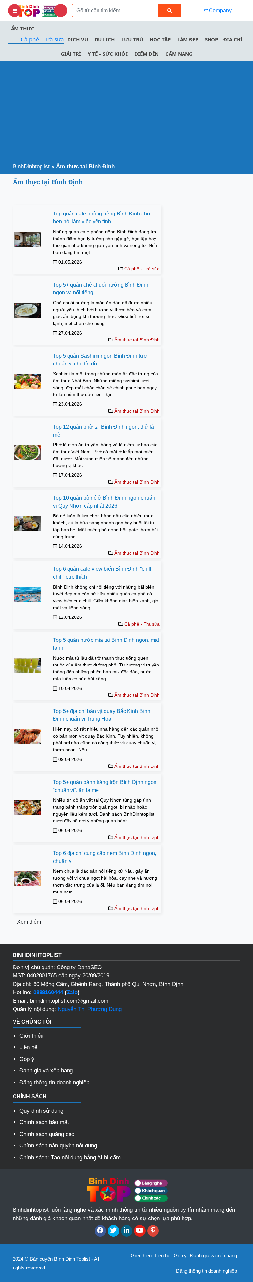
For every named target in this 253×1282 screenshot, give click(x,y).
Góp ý (26, 1059)
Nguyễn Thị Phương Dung (90, 1009)
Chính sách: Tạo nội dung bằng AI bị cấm (70, 1157)
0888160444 (48, 992)
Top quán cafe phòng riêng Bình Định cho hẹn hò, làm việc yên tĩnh (101, 217)
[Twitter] (113, 1231)
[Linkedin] (126, 1231)
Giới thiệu (31, 1036)
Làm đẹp (187, 39)
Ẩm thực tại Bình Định (137, 339)
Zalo (72, 992)
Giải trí (71, 53)
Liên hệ (28, 1047)
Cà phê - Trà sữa (142, 268)
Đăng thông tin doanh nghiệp (54, 1082)
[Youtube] (140, 1231)
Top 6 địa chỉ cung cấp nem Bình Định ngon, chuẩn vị (104, 857)
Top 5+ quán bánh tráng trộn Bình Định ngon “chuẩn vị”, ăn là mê (104, 786)
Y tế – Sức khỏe (108, 53)
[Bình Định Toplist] (37, 10)
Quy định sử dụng (41, 1111)
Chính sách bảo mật (44, 1122)
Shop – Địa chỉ (223, 39)
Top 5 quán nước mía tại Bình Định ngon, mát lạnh (106, 644)
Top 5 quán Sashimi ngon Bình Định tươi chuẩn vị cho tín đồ (101, 359)
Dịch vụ (77, 39)
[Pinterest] (153, 1231)
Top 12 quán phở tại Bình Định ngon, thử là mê (103, 431)
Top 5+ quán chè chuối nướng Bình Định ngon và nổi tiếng (100, 288)
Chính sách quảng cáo (46, 1134)
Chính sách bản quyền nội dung (58, 1146)
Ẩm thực (22, 28)
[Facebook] (100, 1231)
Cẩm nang (179, 53)
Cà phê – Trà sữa (42, 39)
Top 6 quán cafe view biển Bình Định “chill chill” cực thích (102, 573)
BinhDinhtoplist (31, 166)
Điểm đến (146, 53)
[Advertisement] (126, 113)
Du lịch (105, 39)
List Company (215, 10)
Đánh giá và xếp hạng (46, 1071)
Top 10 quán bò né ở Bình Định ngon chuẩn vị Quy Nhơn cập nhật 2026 (104, 502)
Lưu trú (132, 39)
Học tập (160, 39)
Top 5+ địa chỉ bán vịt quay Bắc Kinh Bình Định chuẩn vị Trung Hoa (101, 715)
